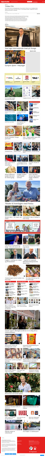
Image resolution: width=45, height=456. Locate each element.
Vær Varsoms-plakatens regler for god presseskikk (34, 441)
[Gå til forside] (5, 2)
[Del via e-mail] (39, 13)
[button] (7, 78)
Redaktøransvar (18, 443)
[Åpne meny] (43, 1)
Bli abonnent (29, 1)
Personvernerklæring (19, 444)
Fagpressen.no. (3, 451)
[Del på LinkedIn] (38, 13)
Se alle (39, 83)
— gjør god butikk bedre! (14, 1)
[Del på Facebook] (37, 13)
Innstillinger (42, 455)
